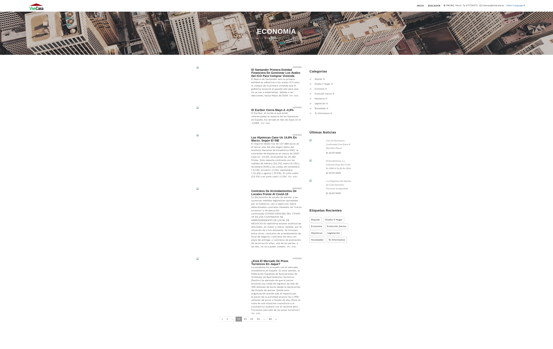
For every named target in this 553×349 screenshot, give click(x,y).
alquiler (318, 79)
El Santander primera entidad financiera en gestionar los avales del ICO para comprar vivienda (275, 73)
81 (270, 319)
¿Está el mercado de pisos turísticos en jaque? (269, 262)
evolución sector (323, 94)
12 (251, 319)
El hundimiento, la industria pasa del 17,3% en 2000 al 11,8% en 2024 (338, 165)
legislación (320, 104)
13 (258, 319)
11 (245, 319)
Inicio (420, 6)
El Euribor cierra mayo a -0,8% (272, 110)
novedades (320, 109)
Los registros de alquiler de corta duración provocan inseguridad (338, 185)
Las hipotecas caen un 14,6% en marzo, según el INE (274, 139)
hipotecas (320, 99)
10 (238, 319)
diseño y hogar (323, 84)
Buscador (434, 6)
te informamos (322, 113)
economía (320, 89)
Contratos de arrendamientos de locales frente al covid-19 (274, 192)
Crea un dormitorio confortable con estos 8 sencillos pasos (338, 144)
